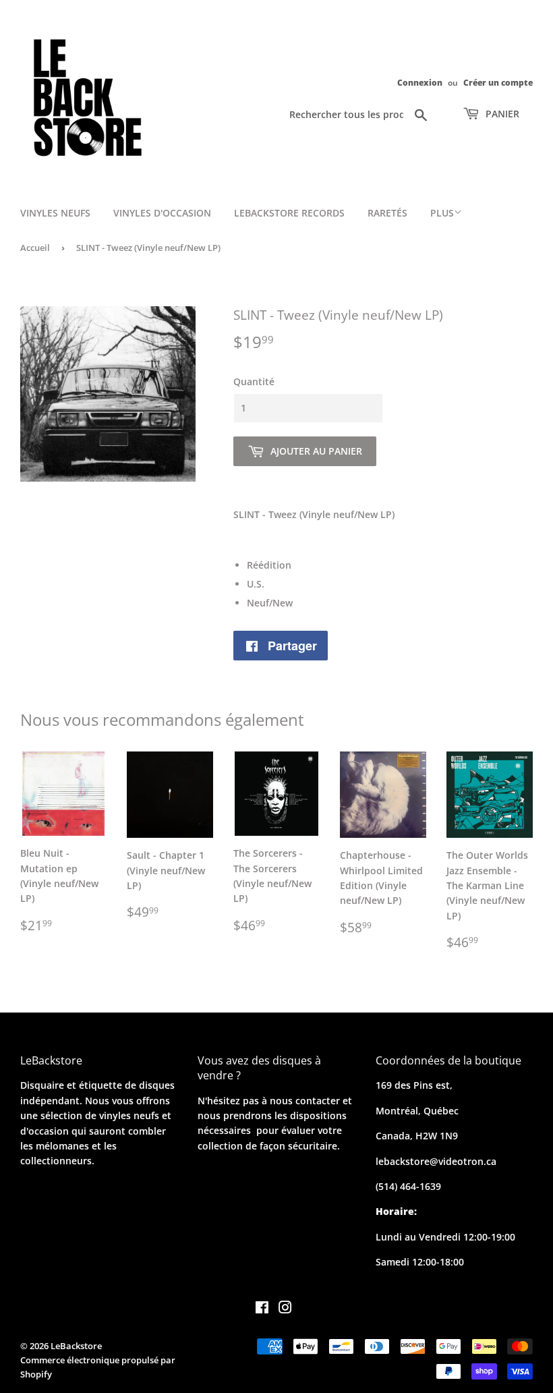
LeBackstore (76, 1346)
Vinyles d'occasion (162, 212)
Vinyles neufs (55, 212)
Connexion (419, 82)
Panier (501, 113)
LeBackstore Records (289, 212)
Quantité (253, 381)
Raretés (387, 212)
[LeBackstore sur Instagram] (285, 1309)
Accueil (35, 247)
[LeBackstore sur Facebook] (262, 1309)
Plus (442, 212)
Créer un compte (498, 82)
